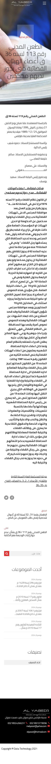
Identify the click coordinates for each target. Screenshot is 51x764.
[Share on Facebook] (12, 497)
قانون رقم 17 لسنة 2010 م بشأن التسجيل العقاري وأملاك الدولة (27, 598)
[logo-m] (36, 712)
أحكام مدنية (25, 36)
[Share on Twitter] (6, 497)
